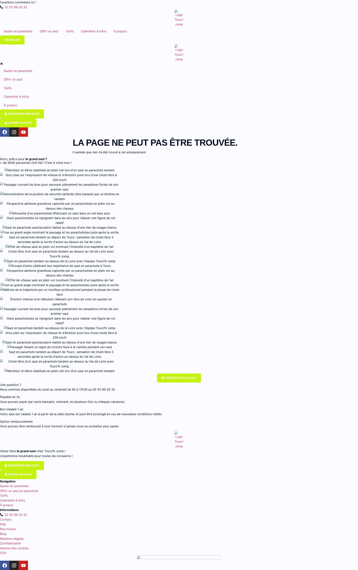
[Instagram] (14, 565)
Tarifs (70, 31)
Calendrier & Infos (93, 31)
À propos (120, 31)
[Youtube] (23, 565)
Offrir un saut (49, 31)
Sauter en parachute (18, 31)
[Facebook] (4, 565)
